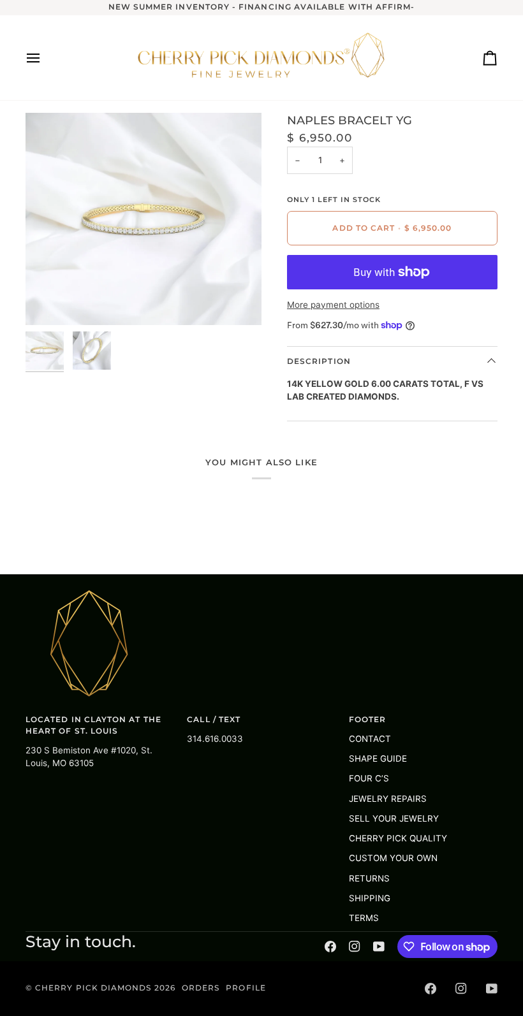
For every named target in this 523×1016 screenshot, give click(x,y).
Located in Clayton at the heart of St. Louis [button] (93, 725)
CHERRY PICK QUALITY (398, 838)
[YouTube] (379, 946)
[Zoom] (49, 301)
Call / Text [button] (213, 719)
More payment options (333, 305)
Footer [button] (367, 719)
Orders (200, 987)
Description (319, 361)
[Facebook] (330, 946)
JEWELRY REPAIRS (388, 799)
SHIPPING (369, 898)
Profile (245, 987)
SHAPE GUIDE (378, 758)
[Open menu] (45, 57)
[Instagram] (354, 946)
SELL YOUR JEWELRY (394, 818)
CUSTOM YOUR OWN (393, 858)
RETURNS (369, 878)
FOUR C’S (369, 778)
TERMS (364, 918)
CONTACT (370, 739)
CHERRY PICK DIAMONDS (94, 987)
